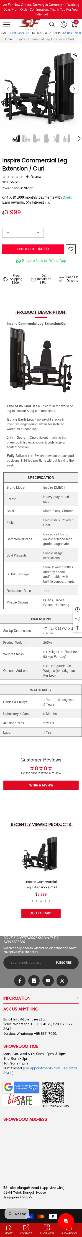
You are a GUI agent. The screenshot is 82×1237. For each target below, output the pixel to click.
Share (75, 54)
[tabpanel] (41, 876)
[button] (52, 24)
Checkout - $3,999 (33, 249)
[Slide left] (8, 88)
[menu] (6, 24)
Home (7, 39)
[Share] (75, 54)
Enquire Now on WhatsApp (44, 260)
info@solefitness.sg (29, 1019)
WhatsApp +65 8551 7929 (36, 1033)
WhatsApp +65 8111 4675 (32, 1024)
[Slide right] (74, 88)
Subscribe (64, 962)
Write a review (41, 785)
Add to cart (41, 913)
